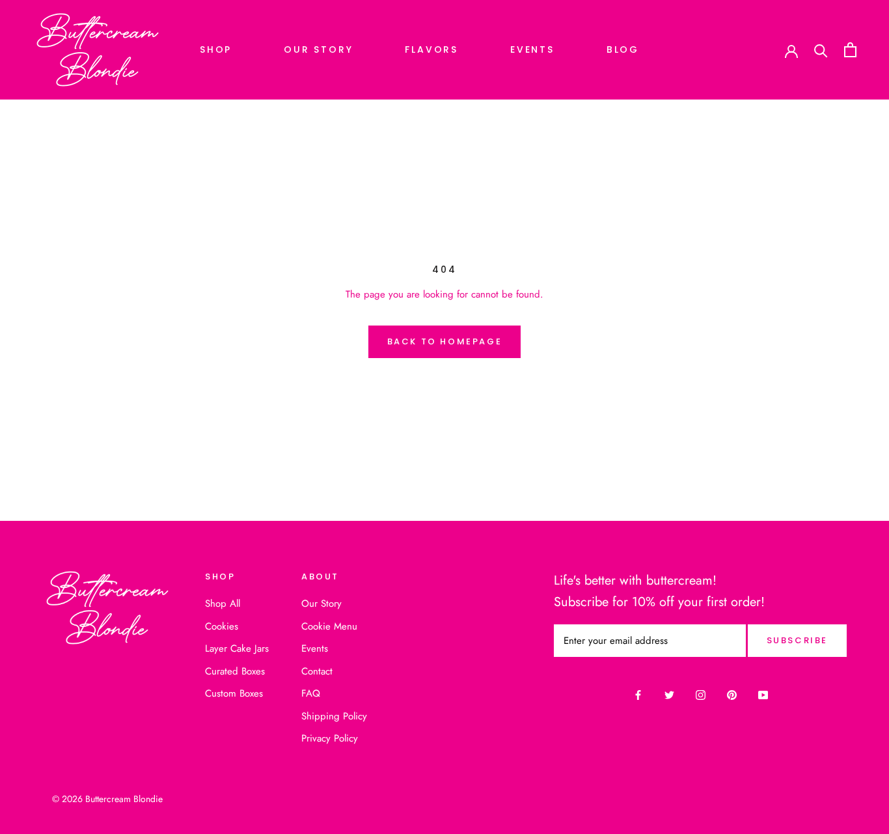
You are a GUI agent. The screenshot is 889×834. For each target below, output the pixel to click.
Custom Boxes (234, 693)
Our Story (318, 49)
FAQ (310, 693)
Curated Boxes (235, 671)
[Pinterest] (732, 695)
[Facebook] (638, 695)
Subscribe (797, 640)
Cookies (221, 626)
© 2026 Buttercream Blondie (107, 798)
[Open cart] (850, 49)
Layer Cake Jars (237, 648)
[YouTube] (763, 695)
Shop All (222, 603)
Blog (623, 49)
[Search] (821, 50)
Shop (216, 49)
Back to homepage (444, 341)
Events (532, 49)
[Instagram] (700, 695)
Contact (317, 671)
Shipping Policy (334, 716)
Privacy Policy (329, 738)
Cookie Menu (329, 626)
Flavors (431, 49)
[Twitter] (669, 695)
